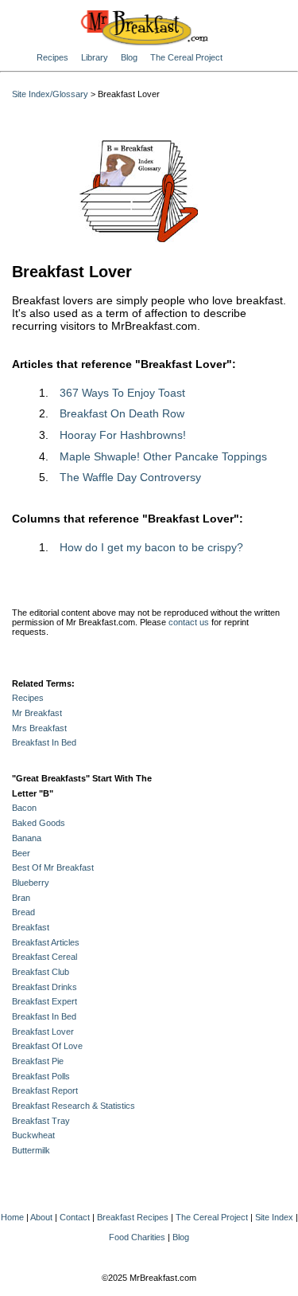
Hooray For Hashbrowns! (123, 435)
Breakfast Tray (41, 1121)
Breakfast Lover (43, 1031)
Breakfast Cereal (44, 956)
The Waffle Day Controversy (130, 477)
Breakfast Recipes (132, 1217)
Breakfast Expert (44, 1001)
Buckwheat (33, 1135)
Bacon (24, 807)
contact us (188, 622)
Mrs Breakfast (39, 728)
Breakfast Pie (38, 1061)
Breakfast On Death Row (122, 413)
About (41, 1217)
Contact (75, 1217)
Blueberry (30, 882)
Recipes (52, 57)
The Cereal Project (186, 57)
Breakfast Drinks (44, 987)
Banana (26, 838)
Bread (23, 912)
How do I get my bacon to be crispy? (151, 547)
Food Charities (137, 1237)
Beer (21, 853)
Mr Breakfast (37, 713)
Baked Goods (38, 823)
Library (94, 57)
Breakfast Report (45, 1090)
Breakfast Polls (41, 1076)
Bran (21, 898)
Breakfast (30, 927)
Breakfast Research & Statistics (73, 1105)
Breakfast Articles (45, 942)
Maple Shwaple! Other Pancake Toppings (163, 456)
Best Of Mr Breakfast (53, 867)
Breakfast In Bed (44, 742)
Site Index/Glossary (50, 94)
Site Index (274, 1217)
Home (12, 1217)
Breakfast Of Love (47, 1046)
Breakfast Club (40, 972)
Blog (129, 57)
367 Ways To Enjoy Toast (122, 392)
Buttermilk (31, 1150)
